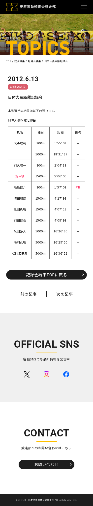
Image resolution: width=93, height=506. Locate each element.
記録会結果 (18, 87)
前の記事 (28, 294)
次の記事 (64, 294)
